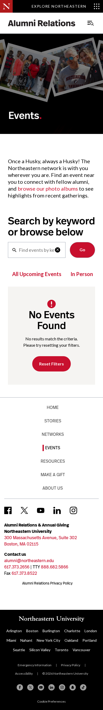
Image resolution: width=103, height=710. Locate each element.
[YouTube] (41, 687)
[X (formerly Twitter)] (30, 687)
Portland (89, 640)
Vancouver (81, 650)
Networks (53, 434)
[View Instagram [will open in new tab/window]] (73, 510)
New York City (48, 640)
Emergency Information (35, 665)
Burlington (51, 631)
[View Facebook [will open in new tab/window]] (8, 510)
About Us (53, 488)
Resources (53, 461)
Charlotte (72, 631)
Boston (32, 631)
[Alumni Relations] (42, 23)
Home (53, 407)
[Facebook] (20, 687)
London (91, 631)
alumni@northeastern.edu (29, 561)
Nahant (26, 640)
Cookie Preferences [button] (51, 701)
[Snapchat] (72, 687)
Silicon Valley (39, 650)
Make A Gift (53, 475)
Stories (52, 421)
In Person (82, 274)
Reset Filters (51, 363)
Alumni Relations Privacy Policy (47, 583)
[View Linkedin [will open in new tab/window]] (57, 510)
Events (52, 448)
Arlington (14, 631)
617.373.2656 (16, 567)
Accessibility (24, 673)
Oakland (71, 640)
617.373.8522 (24, 573)
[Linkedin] (51, 687)
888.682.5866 (54, 567)
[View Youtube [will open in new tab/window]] (40, 510)
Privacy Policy (70, 665)
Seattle (19, 650)
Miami (11, 640)
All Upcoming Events (36, 274)
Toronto (61, 650)
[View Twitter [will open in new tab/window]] (24, 510)
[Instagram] (62, 687)
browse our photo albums (48, 188)
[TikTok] (83, 687)
